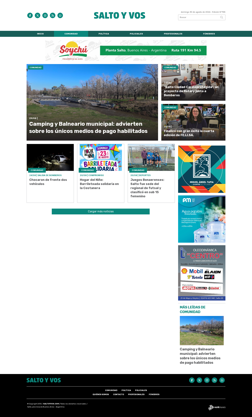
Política (104, 34)
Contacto (118, 394)
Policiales (136, 34)
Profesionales (173, 34)
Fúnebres (209, 34)
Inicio (40, 34)
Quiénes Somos (101, 394)
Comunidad (71, 34)
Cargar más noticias (101, 211)
